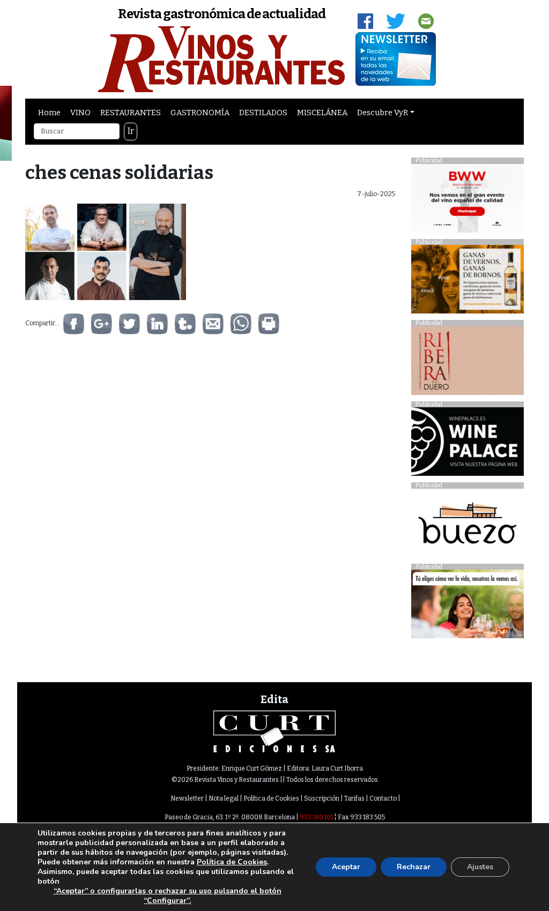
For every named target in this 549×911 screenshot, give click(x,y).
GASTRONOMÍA (199, 112)
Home (49, 112)
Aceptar (346, 867)
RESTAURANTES (130, 112)
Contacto (383, 798)
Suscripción (321, 798)
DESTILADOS (263, 112)
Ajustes (480, 867)
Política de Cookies (271, 798)
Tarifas (354, 798)
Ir (131, 131)
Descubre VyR (382, 112)
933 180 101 (316, 817)
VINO (80, 112)
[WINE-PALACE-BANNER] (467, 444)
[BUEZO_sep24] (467, 525)
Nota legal (224, 798)
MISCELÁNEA (322, 112)
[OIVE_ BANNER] (467, 607)
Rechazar (414, 867)
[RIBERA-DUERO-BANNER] (467, 363)
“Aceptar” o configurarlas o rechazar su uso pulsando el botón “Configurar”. (167, 896)
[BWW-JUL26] (467, 200)
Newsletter (187, 798)
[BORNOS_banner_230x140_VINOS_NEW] (467, 282)
